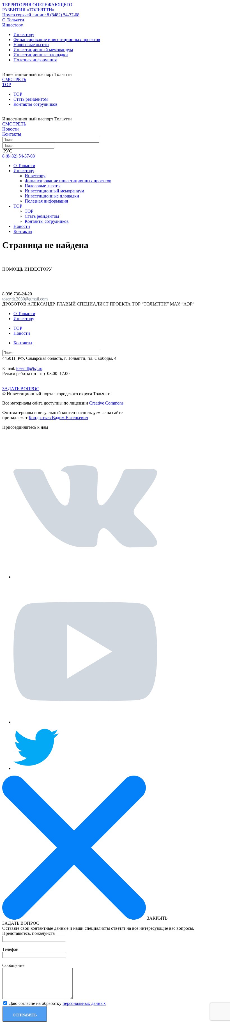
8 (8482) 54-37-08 (40, 14)
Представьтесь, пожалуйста (28, 933)
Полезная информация (35, 59)
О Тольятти (13, 19)
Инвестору (23, 34)
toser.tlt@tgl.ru (29, 368)
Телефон (10, 949)
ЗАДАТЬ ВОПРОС (20, 388)
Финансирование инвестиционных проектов (56, 39)
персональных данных (84, 1003)
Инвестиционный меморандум (43, 49)
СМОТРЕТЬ (14, 79)
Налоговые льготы (31, 44)
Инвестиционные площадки (40, 54)
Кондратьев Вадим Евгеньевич (58, 417)
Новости (10, 129)
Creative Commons (106, 403)
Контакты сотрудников (35, 104)
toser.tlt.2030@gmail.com (25, 299)
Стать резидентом (30, 99)
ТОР (17, 94)
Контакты (11, 134)
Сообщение (13, 965)
